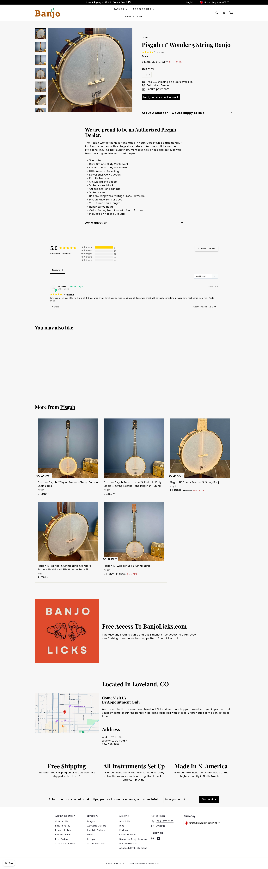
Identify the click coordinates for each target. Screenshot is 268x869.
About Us (124, 821)
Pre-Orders (61, 839)
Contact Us (134, 16)
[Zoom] (90, 70)
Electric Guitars (96, 830)
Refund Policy (63, 834)
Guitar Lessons (127, 834)
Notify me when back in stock (161, 96)
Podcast (124, 830)
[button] (211, 307)
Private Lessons (128, 843)
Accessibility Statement (133, 848)
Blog (121, 825)
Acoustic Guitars (96, 825)
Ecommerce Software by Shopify (143, 863)
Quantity (148, 69)
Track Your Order (65, 843)
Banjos (119, 9)
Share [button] (56, 307)
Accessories (142, 9)
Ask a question (96, 223)
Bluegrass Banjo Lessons (133, 839)
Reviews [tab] (56, 270)
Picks (90, 834)
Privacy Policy (63, 830)
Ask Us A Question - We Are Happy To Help (173, 113)
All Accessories (96, 843)
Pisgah (67, 407)
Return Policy (62, 825)
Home (145, 37)
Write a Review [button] (208, 248)
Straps (91, 839)
